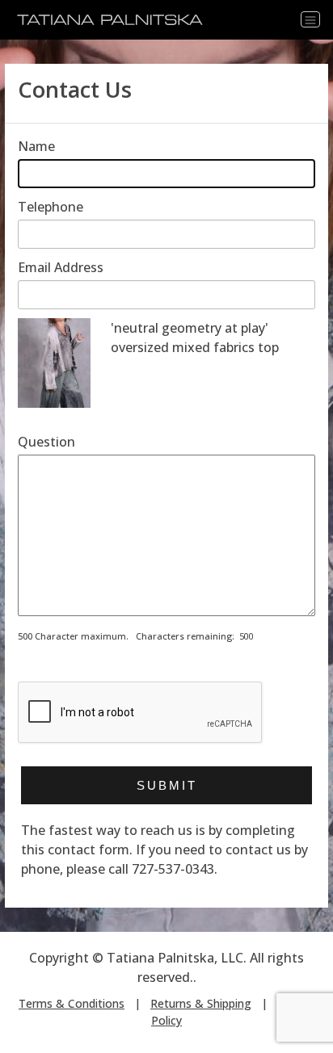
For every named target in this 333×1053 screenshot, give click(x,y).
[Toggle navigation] (310, 19)
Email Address (60, 267)
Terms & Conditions (71, 1003)
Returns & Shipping (200, 1003)
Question (46, 442)
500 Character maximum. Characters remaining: (126, 636)
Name (36, 146)
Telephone (50, 207)
